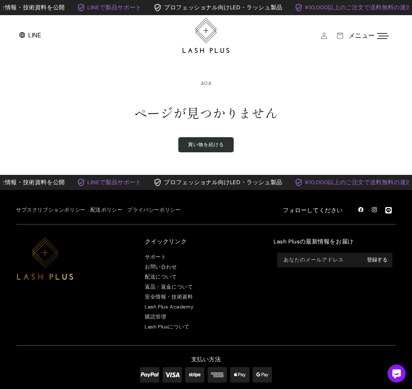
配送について (161, 276)
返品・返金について (169, 286)
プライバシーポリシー (154, 209)
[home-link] (45, 259)
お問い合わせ (161, 266)
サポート (155, 256)
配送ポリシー (106, 209)
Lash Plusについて (167, 326)
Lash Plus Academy (169, 306)
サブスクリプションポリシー (51, 209)
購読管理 (155, 316)
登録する (377, 260)
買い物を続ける (206, 144)
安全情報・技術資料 (169, 296)
